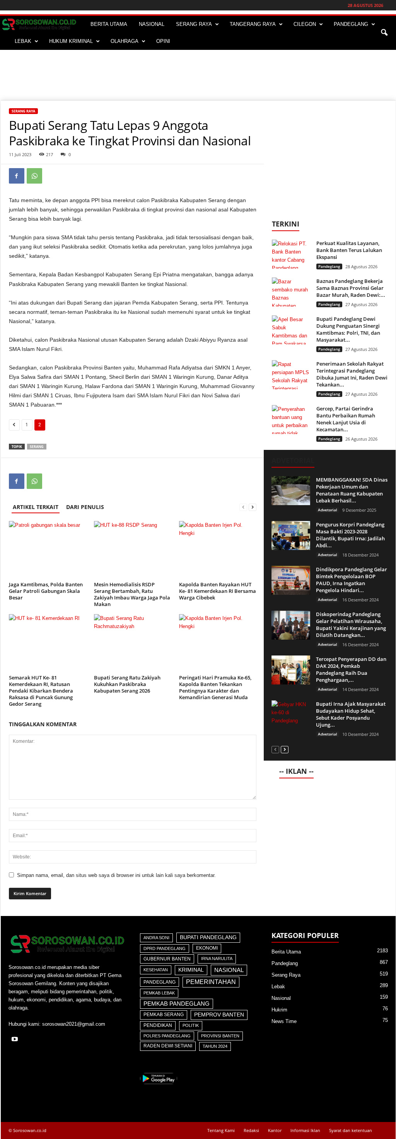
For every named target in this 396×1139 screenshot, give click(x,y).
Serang (37, 446)
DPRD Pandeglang (164, 948)
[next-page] (252, 507)
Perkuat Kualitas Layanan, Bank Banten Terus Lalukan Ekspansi (349, 250)
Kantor (275, 1130)
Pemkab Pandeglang (176, 1004)
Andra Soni (156, 937)
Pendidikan (157, 1025)
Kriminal (191, 970)
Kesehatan (155, 969)
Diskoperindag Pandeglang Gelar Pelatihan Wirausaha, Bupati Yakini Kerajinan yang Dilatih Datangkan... (351, 624)
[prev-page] (243, 507)
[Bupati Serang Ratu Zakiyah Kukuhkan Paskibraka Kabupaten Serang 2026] (132, 643)
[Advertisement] (198, 75)
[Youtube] (16, 1040)
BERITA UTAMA (108, 24)
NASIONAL (151, 24)
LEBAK (23, 41)
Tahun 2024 (215, 1046)
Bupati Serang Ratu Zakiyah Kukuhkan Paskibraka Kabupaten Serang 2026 (127, 684)
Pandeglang (329, 266)
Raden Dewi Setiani (167, 1046)
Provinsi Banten (220, 1035)
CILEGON (305, 24)
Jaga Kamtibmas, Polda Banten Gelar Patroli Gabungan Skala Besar (46, 591)
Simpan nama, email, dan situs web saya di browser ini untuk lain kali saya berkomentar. (116, 875)
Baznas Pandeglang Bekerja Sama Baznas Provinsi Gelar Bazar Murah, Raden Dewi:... (350, 288)
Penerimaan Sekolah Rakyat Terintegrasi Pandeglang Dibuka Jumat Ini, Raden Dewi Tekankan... (351, 374)
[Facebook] (16, 176)
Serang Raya (23, 111)
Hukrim (279, 1010)
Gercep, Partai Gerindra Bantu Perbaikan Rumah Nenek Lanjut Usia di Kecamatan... (345, 419)
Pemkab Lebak (159, 993)
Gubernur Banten (167, 959)
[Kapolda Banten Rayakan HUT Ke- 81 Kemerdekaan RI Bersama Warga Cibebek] (217, 550)
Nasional (229, 970)
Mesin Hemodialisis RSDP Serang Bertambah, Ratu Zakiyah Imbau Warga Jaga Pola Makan (132, 594)
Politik (191, 1025)
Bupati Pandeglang (208, 937)
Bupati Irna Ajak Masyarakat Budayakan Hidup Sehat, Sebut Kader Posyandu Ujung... (351, 714)
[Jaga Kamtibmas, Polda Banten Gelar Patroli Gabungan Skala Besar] (47, 550)
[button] (384, 32)
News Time (284, 1021)
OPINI (163, 41)
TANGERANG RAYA (253, 24)
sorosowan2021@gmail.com (73, 1024)
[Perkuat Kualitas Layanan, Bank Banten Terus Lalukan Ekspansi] (291, 254)
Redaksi (251, 1130)
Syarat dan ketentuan (350, 1130)
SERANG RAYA (194, 24)
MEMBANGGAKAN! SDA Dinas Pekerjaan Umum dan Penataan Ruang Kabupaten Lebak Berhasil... (351, 490)
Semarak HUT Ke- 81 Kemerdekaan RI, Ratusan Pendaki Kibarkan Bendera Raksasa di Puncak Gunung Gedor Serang (41, 690)
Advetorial (327, 509)
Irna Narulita (216, 958)
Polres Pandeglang (167, 1035)
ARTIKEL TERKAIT (35, 507)
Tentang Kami (221, 1130)
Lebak (278, 986)
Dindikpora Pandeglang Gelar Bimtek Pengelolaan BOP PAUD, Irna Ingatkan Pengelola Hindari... (351, 580)
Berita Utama (286, 952)
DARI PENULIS (85, 507)
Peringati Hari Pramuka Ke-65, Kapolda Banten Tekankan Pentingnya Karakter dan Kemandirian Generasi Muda (215, 687)
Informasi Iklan (305, 1130)
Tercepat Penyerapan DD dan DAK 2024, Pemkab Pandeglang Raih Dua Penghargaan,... (351, 669)
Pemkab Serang (163, 1014)
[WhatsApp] (34, 176)
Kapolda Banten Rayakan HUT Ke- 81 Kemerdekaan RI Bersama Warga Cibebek (217, 591)
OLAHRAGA (124, 41)
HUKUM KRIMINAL (71, 41)
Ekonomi (207, 948)
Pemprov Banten (219, 1014)
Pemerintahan (211, 982)
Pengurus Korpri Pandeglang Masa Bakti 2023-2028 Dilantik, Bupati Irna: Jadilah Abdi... (350, 535)
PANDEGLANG (351, 24)
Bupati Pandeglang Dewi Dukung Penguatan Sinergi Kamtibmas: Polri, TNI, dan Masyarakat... (348, 329)
